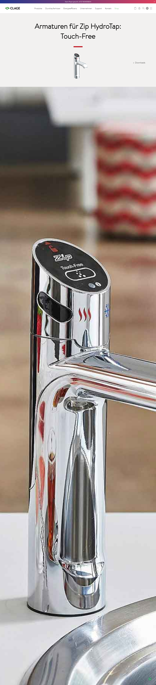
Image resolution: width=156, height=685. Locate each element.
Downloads (140, 62)
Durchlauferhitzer (52, 8)
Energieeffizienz (70, 8)
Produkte (38, 8)
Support (98, 8)
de (147, 8)
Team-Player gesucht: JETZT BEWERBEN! (78, 2)
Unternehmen (86, 8)
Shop (117, 8)
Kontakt (108, 8)
